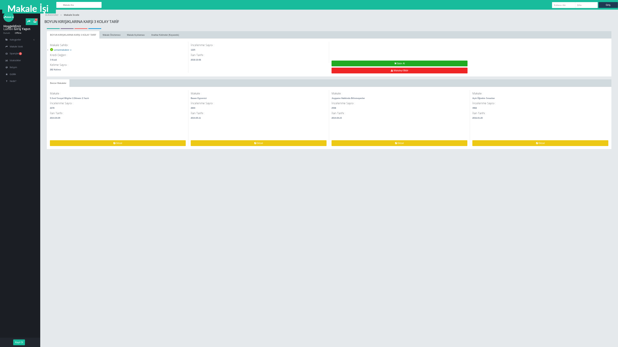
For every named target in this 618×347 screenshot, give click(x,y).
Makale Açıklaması (136, 35)
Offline (17, 32)
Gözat (118, 143)
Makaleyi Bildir (400, 70)
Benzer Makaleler (58, 83)
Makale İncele (71, 14)
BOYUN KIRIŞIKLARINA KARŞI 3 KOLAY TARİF (73, 35)
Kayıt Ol (19, 342)
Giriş (608, 4)
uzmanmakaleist (61, 50)
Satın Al (400, 63)
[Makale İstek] (29, 21)
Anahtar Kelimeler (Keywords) (165, 35)
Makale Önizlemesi (112, 35)
